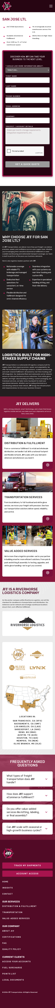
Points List (9, 974)
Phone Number (12, 96)
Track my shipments (27, 865)
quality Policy (11, 949)
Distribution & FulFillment (19, 906)
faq (4, 943)
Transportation (12, 912)
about (8, 931)
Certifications (11, 937)
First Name (11, 76)
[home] (6, 6)
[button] (50, 6)
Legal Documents (13, 980)
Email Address (12, 106)
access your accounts (16, 962)
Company (10, 116)
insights (7, 888)
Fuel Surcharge (12, 968)
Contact (7, 894)
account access (27, 873)
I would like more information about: (24, 66)
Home (5, 882)
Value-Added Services (16, 919)
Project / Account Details (19, 126)
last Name (10, 86)
